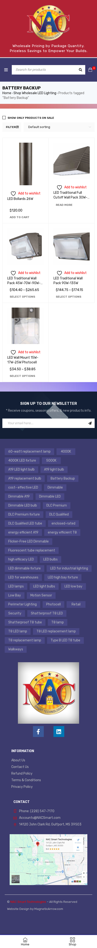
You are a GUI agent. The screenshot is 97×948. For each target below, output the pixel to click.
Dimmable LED (50, 496)
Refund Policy (21, 774)
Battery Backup (63, 478)
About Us (18, 760)
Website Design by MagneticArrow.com (35, 909)
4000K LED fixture (22, 461)
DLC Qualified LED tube (25, 523)
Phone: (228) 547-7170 (36, 811)
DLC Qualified (59, 514)
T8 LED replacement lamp (56, 631)
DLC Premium (56, 505)
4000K (66, 452)
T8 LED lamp (17, 631)
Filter (11, 127)
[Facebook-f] (38, 731)
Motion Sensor (41, 595)
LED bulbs (50, 559)
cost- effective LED (23, 487)
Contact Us (20, 767)
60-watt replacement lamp (29, 452)
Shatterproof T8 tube (25, 622)
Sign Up (90, 423)
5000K (51, 461)
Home (6, 93)
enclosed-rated (63, 523)
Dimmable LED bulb (22, 505)
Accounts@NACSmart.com (40, 818)
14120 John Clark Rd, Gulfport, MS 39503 (50, 824)
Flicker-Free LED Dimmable (28, 541)
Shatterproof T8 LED (47, 613)
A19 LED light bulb (21, 469)
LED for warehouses (23, 577)
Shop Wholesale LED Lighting (34, 93)
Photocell (53, 604)
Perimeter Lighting (22, 604)
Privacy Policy (22, 787)
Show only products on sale (31, 117)
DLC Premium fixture (24, 514)
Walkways (15, 649)
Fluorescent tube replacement (31, 550)
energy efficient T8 (62, 532)
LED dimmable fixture (24, 568)
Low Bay (14, 595)
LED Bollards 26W (20, 199)
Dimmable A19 (19, 496)
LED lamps (16, 586)
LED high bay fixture (63, 577)
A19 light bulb (54, 469)
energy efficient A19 (23, 532)
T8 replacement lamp (24, 640)
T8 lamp (57, 622)
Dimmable (55, 487)
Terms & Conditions (26, 780)
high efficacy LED (21, 559)
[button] (19, 217)
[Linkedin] (58, 731)
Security (14, 613)
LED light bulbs (44, 586)
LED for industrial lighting (69, 568)
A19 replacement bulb (24, 478)
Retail (76, 604)
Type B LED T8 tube (65, 640)
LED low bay (73, 586)
